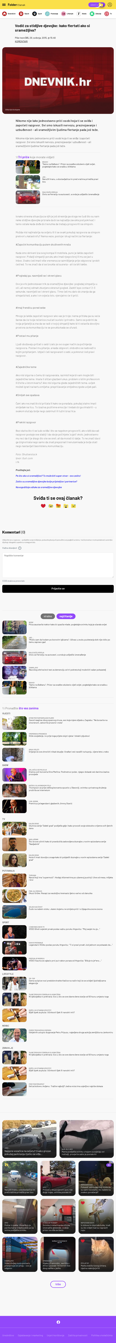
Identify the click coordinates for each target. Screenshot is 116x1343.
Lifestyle (70, 14)
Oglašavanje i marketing (30, 1335)
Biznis (84, 14)
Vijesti (26, 14)
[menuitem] (110, 4)
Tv (111, 14)
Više (58, 1284)
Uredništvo (8, 1335)
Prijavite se (58, 588)
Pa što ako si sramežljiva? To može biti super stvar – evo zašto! (48, 475)
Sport (40, 14)
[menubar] (110, 5)
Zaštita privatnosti (77, 1335)
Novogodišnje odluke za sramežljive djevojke (39, 487)
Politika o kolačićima (102, 1335)
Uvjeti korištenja (55, 1335)
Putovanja (54, 14)
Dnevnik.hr (12, 14)
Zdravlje (98, 14)
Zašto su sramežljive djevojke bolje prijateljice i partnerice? (46, 481)
